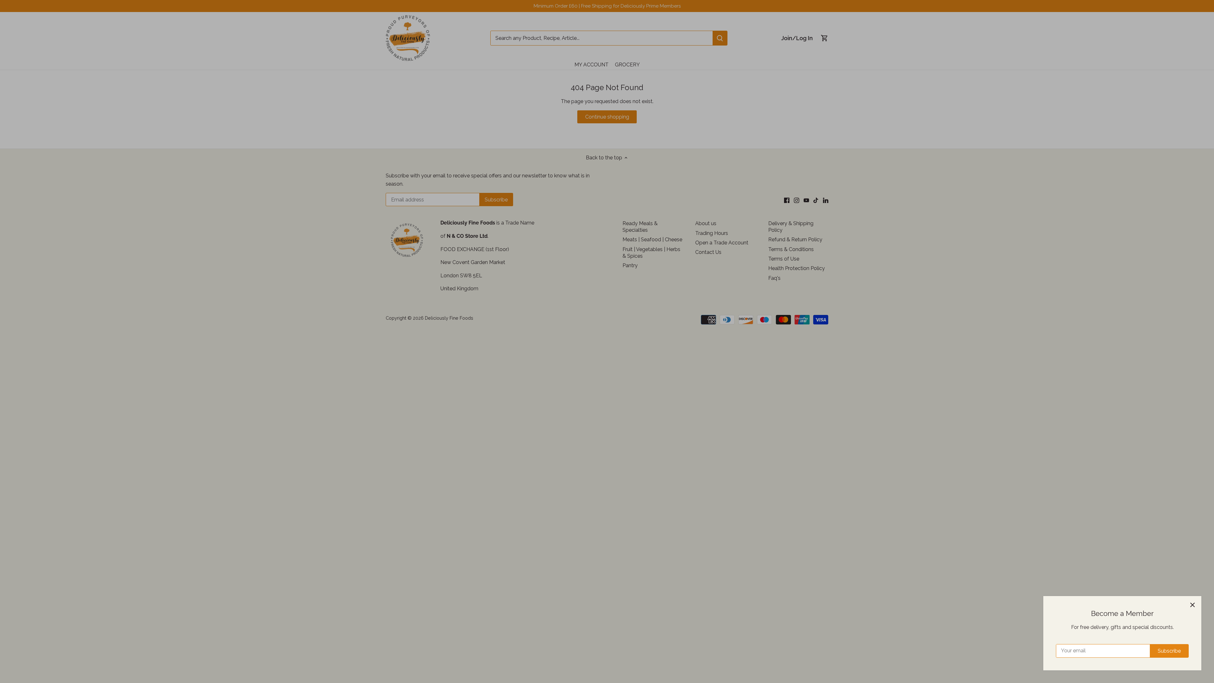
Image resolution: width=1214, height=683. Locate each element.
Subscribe (1169, 651)
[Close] (1192, 605)
